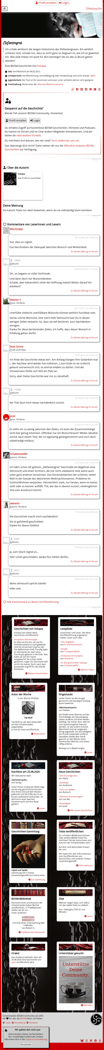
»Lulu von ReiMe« (67, 789)
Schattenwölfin (19, 454)
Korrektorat (20, 1022)
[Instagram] (86, 1040)
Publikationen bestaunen (33, 932)
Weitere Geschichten (38, 673)
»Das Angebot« (67, 641)
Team (8, 1022)
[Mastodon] (91, 1040)
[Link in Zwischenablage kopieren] (72, 89)
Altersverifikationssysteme (50, 84)
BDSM (23, 1018)
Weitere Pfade (87, 669)
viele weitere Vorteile (28, 135)
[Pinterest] (95, 1040)
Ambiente (69, 658)
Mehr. (93, 75)
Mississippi (16, 229)
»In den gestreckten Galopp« (74, 662)
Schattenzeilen (94, 9)
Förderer (33, 1022)
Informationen (86, 865)
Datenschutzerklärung (36, 1039)
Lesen (90, 752)
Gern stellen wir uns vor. (65, 140)
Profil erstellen (47, 2)
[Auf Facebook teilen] (77, 89)
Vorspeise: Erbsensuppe (25, 639)
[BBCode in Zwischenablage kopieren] (99, 89)
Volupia (41, 66)
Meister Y (15, 299)
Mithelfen (88, 1005)
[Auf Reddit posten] (86, 89)
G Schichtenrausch (73, 644)
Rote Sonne (16, 346)
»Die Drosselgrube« (68, 775)
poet (12, 416)
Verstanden (26, 1044)
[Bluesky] (82, 1040)
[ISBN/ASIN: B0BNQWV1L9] (28, 920)
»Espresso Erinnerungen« (71, 796)
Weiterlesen (39, 733)
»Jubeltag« (64, 782)
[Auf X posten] (81, 89)
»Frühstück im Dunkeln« (71, 655)
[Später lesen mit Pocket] (90, 89)
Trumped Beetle (72, 651)
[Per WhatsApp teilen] (95, 89)
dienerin (15, 503)
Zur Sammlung (38, 879)
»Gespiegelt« (65, 803)
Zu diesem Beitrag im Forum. (84, 251)
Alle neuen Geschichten (81, 810)
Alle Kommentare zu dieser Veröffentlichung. (32, 602)
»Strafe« (64, 648)
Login (65, 2)
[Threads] (99, 1040)
